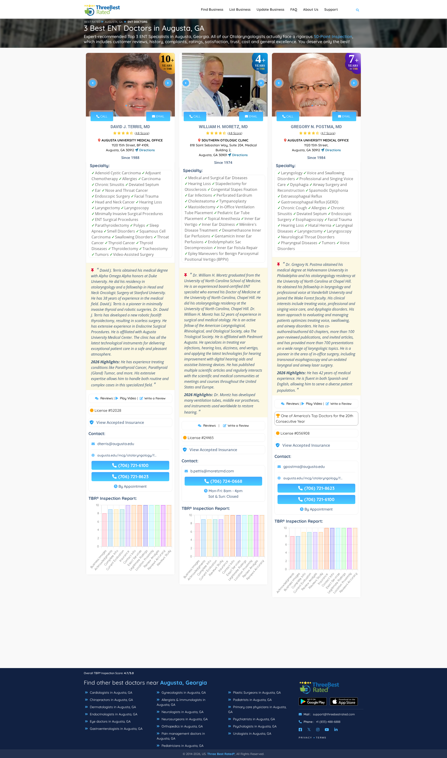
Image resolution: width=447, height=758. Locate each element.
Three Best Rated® (221, 754)
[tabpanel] (130, 85)
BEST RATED (92, 22)
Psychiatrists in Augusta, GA (253, 719)
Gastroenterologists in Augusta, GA (115, 729)
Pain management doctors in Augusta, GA (181, 736)
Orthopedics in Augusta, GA (182, 726)
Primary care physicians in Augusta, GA (257, 709)
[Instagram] (317, 729)
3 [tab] (133, 105)
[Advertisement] (223, 635)
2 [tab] (130, 105)
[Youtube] (327, 729)
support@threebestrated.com (334, 714)
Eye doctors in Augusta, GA (110, 721)
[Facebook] (300, 729)
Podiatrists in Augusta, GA (252, 700)
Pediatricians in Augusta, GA (182, 746)
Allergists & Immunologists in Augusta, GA (181, 702)
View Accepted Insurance (115, 422)
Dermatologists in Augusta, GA (112, 707)
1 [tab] (126, 105)
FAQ (293, 9)
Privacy (305, 737)
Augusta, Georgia (183, 682)
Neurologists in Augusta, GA (182, 712)
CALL (103, 116)
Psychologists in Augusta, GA (254, 726)
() (142, 133)
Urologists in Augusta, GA (251, 733)
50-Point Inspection (333, 36)
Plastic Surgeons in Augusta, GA (256, 692)
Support (331, 9)
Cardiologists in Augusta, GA (110, 692)
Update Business (270, 9)
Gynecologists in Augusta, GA (183, 692)
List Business (240, 9)
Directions (146, 150)
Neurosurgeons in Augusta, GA (184, 719)
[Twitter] (309, 729)
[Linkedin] (336, 729)
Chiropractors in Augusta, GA (111, 700)
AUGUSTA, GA (114, 22)
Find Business (212, 9)
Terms (321, 737)
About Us (310, 9)
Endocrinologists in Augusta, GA (113, 714)
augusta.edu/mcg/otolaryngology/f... (126, 455)
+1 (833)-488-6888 (328, 722)
